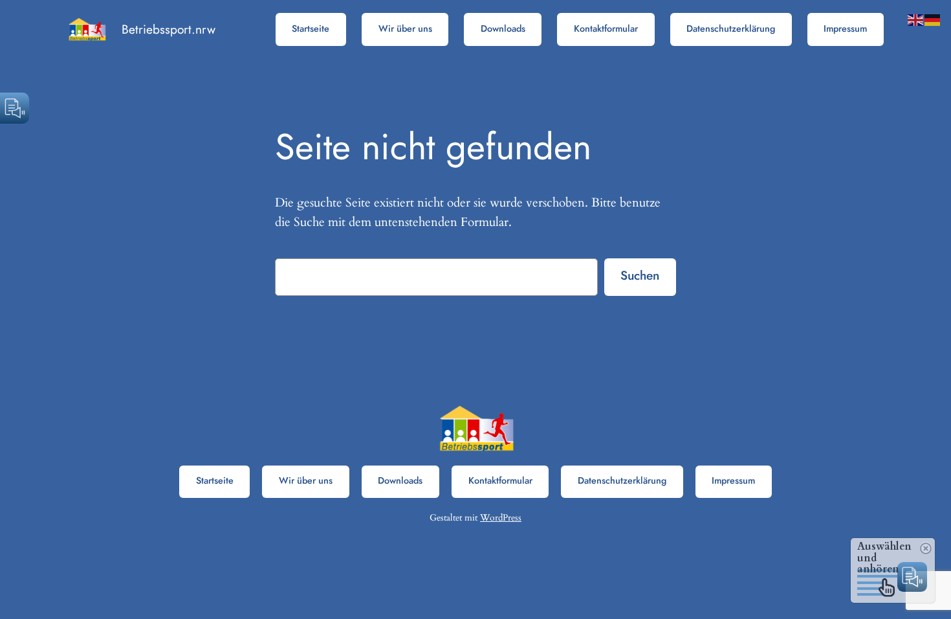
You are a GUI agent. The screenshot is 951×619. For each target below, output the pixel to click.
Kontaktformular (606, 28)
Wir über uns (405, 28)
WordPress (500, 518)
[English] (916, 18)
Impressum (845, 28)
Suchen (639, 275)
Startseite (310, 28)
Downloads (503, 28)
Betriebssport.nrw (168, 29)
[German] (932, 18)
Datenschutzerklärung (730, 28)
